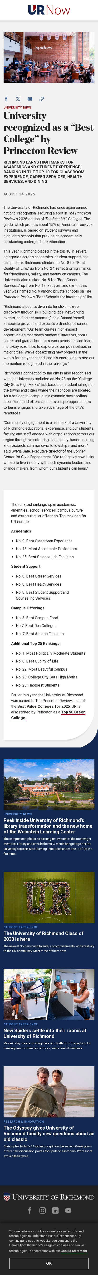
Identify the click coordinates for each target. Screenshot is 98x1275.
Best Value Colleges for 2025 (43, 706)
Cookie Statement (74, 1251)
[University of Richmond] (49, 1197)
